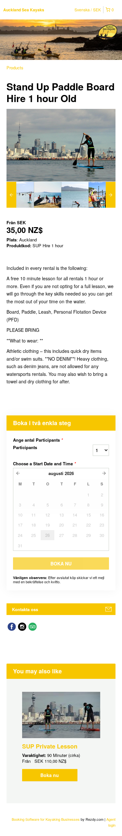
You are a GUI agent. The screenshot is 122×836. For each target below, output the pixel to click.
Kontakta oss (25, 609)
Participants (25, 447)
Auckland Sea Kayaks (23, 10)
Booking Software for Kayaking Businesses (46, 819)
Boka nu (49, 775)
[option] (20, 195)
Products (15, 67)
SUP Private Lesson (49, 746)
